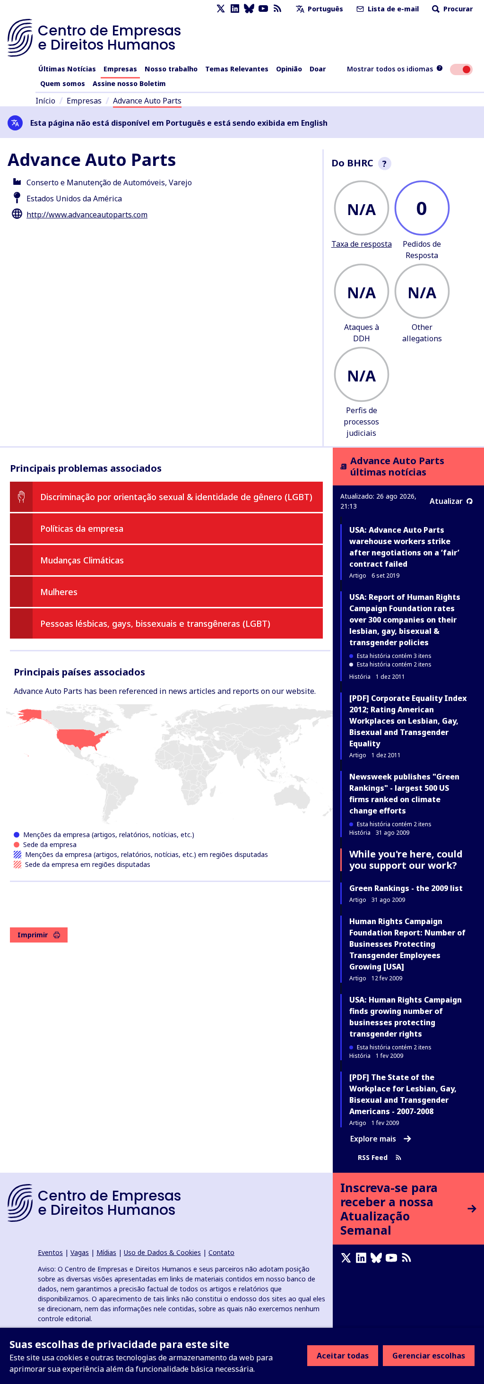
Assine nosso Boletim (129, 83)
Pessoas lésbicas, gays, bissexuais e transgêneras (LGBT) (155, 623)
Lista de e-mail (392, 8)
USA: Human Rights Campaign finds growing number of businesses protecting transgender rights (405, 1017)
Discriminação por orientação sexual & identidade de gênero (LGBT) (176, 496)
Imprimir (32, 934)
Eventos (50, 1252)
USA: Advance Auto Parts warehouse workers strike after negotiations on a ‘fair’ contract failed (404, 547)
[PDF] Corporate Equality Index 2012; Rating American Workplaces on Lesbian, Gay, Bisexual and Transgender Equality (408, 721)
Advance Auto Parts (147, 100)
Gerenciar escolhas (428, 1355)
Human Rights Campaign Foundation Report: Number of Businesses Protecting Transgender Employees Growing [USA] (407, 944)
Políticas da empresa (81, 528)
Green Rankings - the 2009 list (406, 888)
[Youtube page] (263, 9)
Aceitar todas (343, 1355)
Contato (221, 1252)
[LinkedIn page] (235, 9)
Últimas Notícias (67, 68)
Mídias (106, 1252)
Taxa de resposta (361, 244)
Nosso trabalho (171, 68)
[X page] (220, 9)
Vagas (79, 1252)
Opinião (289, 68)
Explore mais (373, 1138)
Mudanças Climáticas (82, 560)
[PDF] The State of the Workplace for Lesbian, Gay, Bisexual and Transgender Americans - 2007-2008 (403, 1094)
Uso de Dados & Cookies (162, 1252)
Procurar (457, 8)
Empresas (120, 68)
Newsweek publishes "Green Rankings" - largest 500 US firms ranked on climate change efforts (404, 793)
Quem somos (62, 83)
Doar (318, 68)
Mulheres (59, 591)
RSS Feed (373, 1157)
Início (45, 100)
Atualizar (446, 501)
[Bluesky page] (249, 9)
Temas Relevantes (236, 68)
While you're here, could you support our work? (406, 860)
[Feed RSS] (277, 9)
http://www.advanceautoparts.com (86, 214)
